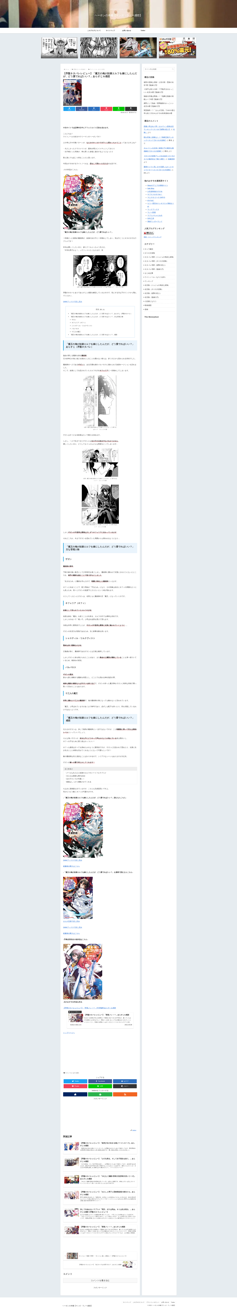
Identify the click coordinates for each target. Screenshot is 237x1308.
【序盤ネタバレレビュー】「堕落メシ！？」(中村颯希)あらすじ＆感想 (89, 1008)
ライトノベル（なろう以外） (72, 1073)
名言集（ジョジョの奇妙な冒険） (157, 285)
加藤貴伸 (171, 159)
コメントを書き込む (100, 1280)
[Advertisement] (100, 119)
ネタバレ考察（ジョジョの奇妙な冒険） (160, 257)
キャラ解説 (149, 249)
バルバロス (75, 328)
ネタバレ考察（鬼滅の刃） (155, 269)
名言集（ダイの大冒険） (154, 289)
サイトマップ (127, 1302)
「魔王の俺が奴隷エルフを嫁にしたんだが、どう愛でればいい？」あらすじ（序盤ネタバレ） (101, 313)
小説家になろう (150, 301)
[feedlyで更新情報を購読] (100, 1094)
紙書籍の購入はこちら (71, 866)
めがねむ (150, 200)
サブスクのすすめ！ (154, 194)
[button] (131, 109)
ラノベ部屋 (151, 212)
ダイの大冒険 (150, 253)
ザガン (74, 319)
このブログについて (138, 1302)
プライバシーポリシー (152, 1302)
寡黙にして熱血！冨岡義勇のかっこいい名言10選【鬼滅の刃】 (159, 104)
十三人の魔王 (76, 331)
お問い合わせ (165, 1302)
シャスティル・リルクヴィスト (82, 325)
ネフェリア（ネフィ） (79, 322)
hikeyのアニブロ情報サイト (157, 185)
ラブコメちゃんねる (154, 215)
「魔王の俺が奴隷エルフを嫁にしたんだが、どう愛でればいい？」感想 (93, 334)
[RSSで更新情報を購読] (125, 1094)
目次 (97, 309)
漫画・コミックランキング (152, 237)
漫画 (146, 309)
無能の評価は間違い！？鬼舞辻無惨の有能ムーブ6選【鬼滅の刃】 (159, 97)
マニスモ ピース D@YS (156, 197)
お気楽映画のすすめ (154, 191)
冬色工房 (150, 218)
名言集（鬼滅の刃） (152, 297)
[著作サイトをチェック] (75, 1094)
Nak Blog (150, 188)
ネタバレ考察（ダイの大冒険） (156, 261)
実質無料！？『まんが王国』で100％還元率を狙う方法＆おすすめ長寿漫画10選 (159, 111)
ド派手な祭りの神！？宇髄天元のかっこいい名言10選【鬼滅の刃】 (159, 90)
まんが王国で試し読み (71, 921)
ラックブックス (153, 209)
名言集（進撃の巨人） (153, 293)
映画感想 (148, 305)
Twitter (173, 1302)
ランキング (149, 281)
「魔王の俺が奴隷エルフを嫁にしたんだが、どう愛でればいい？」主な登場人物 (96, 316)
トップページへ (69, 1033)
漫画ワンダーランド (154, 221)
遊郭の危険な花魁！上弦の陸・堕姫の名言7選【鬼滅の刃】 (159, 83)
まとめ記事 (149, 273)
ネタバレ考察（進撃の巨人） (155, 265)
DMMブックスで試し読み (72, 302)
